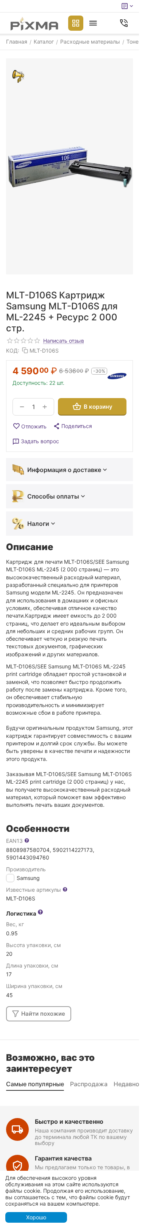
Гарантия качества (63, 1158)
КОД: (12, 350)
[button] (72, 426)
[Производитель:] (117, 376)
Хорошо (36, 1217)
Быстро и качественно (69, 1121)
